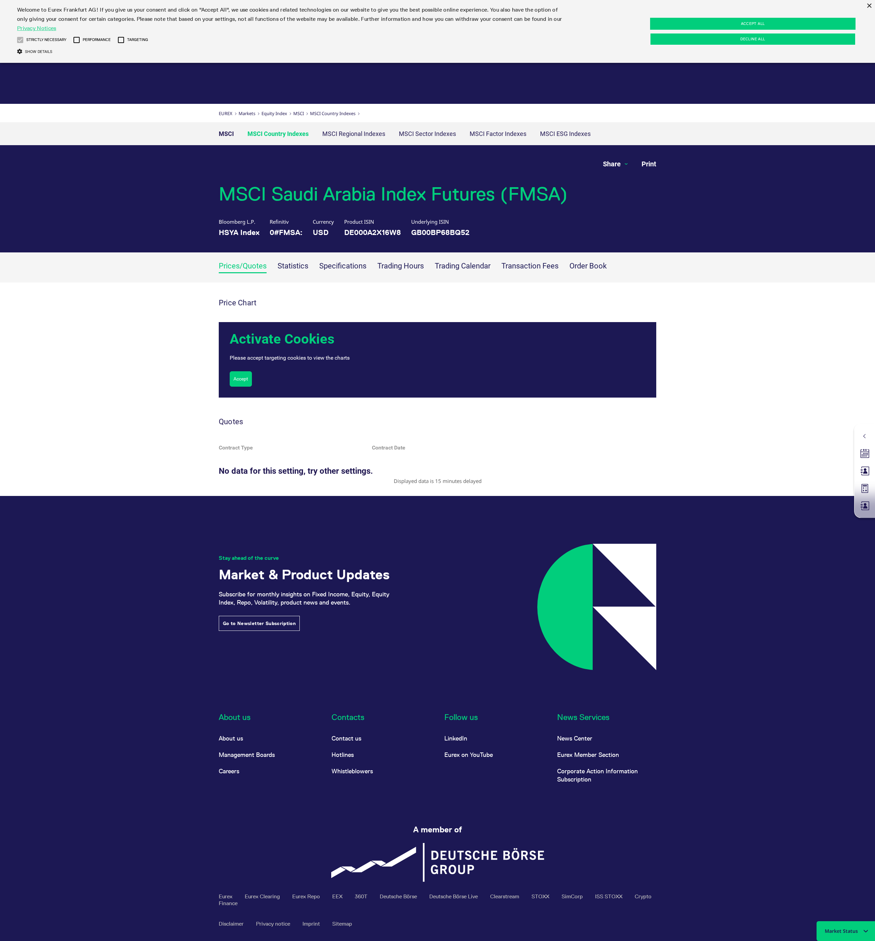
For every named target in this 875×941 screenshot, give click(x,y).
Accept (240, 379)
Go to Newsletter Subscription (259, 623)
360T (362, 896)
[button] (20, 40)
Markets (247, 113)
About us (231, 738)
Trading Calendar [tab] (462, 266)
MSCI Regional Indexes (353, 133)
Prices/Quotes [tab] (243, 266)
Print (649, 164)
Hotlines (343, 754)
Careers (229, 771)
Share (612, 164)
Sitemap (342, 924)
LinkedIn (455, 738)
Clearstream (505, 896)
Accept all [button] (753, 24)
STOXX (541, 896)
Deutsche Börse (399, 896)
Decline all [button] (752, 39)
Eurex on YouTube (468, 754)
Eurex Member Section (588, 754)
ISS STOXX (609, 896)
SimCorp (573, 896)
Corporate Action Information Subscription (597, 775)
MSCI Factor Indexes (498, 133)
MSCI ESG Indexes (565, 133)
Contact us (346, 738)
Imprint (311, 924)
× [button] (869, 6)
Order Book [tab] (588, 266)
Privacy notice (274, 924)
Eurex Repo (306, 896)
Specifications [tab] (342, 266)
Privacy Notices (36, 28)
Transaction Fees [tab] (529, 266)
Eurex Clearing (263, 896)
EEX (338, 896)
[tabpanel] (437, 389)
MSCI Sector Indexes (427, 133)
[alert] (437, 31)
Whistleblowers (352, 771)
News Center (574, 738)
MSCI (298, 113)
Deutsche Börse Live (454, 896)
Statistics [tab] (293, 266)
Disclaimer (232, 924)
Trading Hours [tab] (400, 266)
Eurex (225, 113)
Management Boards (247, 754)
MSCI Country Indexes (332, 113)
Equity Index (274, 113)
